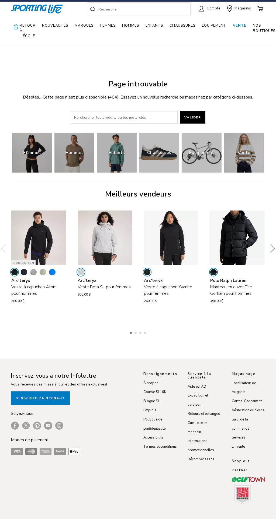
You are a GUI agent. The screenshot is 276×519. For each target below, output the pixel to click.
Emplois (149, 410)
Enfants (154, 25)
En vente (238, 446)
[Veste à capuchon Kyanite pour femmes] (171, 238)
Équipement (214, 25)
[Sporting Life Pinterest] (37, 426)
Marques (84, 25)
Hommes (130, 25)
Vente (239, 25)
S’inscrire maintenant (40, 398)
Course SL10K (154, 392)
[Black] (14, 272)
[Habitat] (43, 272)
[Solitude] (81, 272)
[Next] (270, 248)
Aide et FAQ (197, 386)
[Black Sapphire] (24, 272)
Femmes (108, 25)
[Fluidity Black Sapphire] (52, 272)
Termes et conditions (160, 446)
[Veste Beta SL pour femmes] (105, 238)
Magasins (242, 8)
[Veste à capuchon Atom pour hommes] (38, 238)
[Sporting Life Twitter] (26, 426)
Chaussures (182, 25)
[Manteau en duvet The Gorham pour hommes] (237, 238)
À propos (150, 383)
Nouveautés (55, 25)
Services (238, 437)
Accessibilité (153, 437)
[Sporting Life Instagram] (59, 426)
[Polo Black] (213, 272)
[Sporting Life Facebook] (15, 426)
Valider (192, 117)
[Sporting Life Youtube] (48, 426)
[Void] (33, 272)
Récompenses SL (201, 459)
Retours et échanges (204, 413)
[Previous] (5, 248)
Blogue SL (151, 401)
